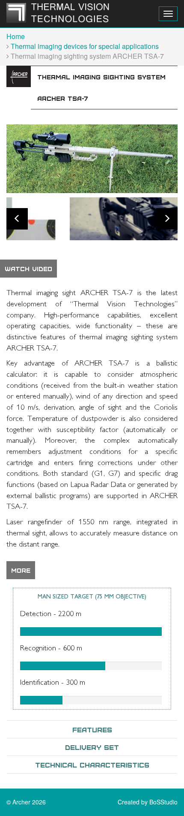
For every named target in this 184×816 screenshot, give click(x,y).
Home (15, 36)
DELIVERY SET (92, 747)
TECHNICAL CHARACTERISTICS (92, 764)
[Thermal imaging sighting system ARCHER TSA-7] (92, 158)
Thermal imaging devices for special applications (85, 46)
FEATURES (92, 729)
